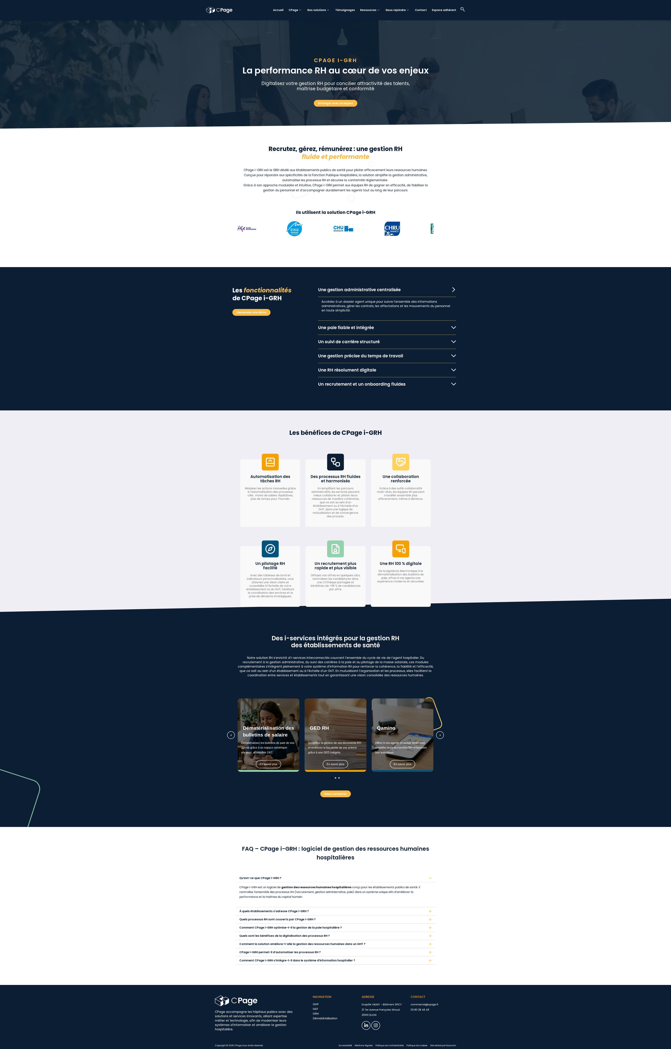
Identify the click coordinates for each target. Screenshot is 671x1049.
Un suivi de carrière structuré (349, 342)
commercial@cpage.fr (424, 1004)
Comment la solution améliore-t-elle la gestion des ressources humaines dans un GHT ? (302, 944)
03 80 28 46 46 (420, 1009)
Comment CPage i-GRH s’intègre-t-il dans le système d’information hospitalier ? (297, 960)
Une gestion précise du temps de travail (360, 356)
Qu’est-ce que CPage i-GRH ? (260, 878)
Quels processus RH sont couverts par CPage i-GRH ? (277, 919)
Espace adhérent (444, 10)
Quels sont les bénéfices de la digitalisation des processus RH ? (284, 936)
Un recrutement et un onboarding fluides (362, 384)
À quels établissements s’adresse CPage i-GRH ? (274, 911)
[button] (387, 290)
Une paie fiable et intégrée (346, 327)
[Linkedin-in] (366, 1025)
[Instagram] (375, 1025)
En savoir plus (268, 764)
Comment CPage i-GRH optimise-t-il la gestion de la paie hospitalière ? (290, 928)
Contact (421, 10)
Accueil (278, 10)
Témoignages (345, 10)
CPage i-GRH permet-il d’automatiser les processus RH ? (280, 952)
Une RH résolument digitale (347, 370)
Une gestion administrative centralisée (359, 290)
